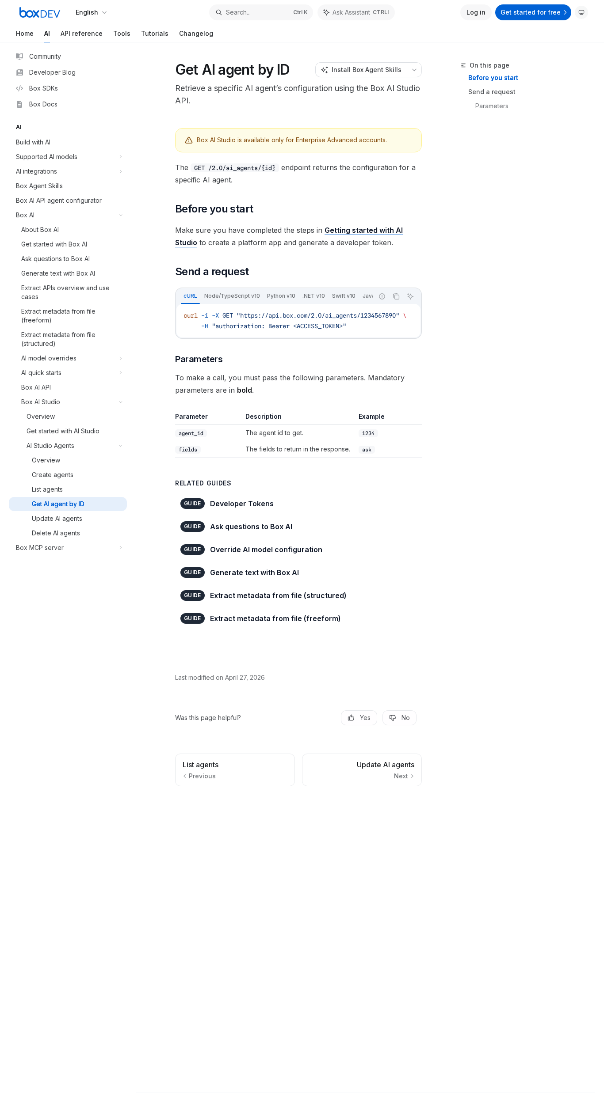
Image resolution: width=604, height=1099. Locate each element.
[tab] (190, 296)
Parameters (491, 106)
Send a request (492, 91)
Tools (121, 33)
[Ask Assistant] (410, 296)
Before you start (493, 77)
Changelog (196, 33)
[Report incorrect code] (382, 296)
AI (47, 33)
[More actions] (414, 69)
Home (25, 33)
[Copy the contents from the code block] (396, 296)
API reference (82, 33)
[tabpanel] (298, 320)
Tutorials (154, 33)
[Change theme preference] (581, 12)
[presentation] (274, 296)
